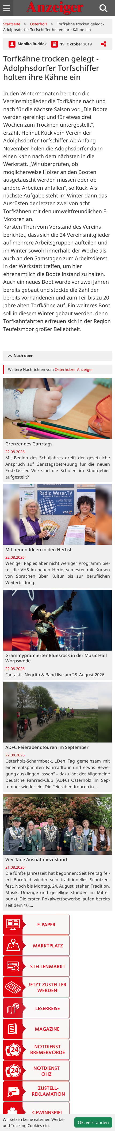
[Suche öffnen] (105, 8)
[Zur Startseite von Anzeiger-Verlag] (54, 8)
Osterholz (38, 23)
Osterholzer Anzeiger (74, 369)
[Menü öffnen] (6, 8)
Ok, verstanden (93, 1122)
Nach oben (23, 355)
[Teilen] (103, 44)
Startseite (11, 23)
